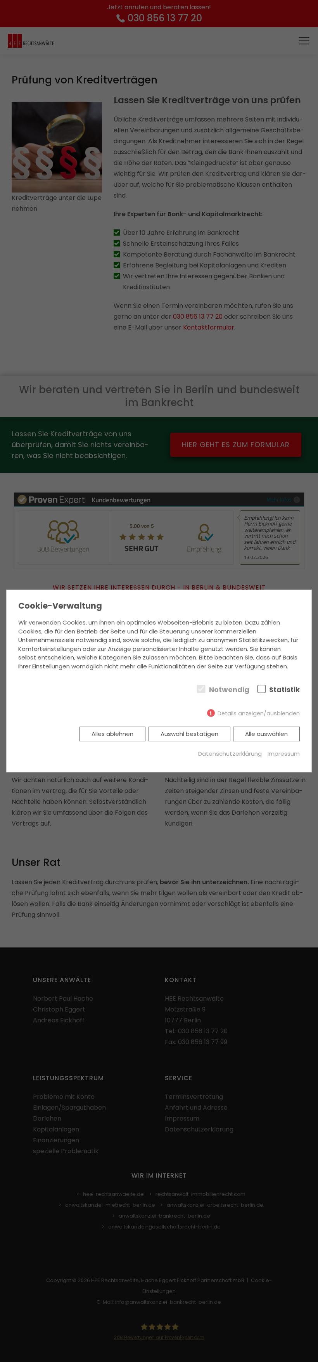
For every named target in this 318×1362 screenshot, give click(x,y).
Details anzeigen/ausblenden (259, 713)
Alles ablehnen (112, 734)
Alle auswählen (266, 734)
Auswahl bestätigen (189, 734)
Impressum (284, 754)
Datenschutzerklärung (230, 754)
